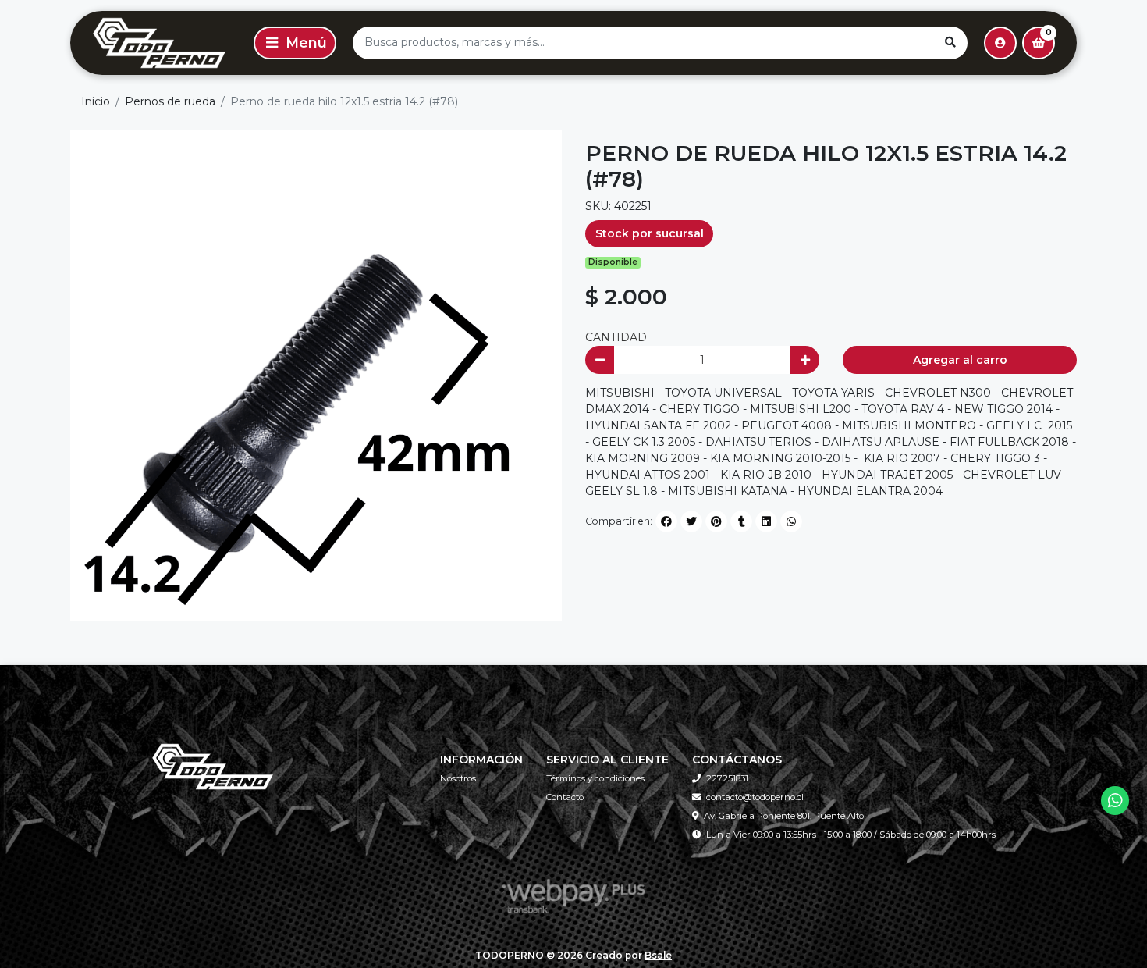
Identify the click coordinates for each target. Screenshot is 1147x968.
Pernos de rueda (170, 101)
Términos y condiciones (595, 778)
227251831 (727, 778)
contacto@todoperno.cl (755, 797)
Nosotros (458, 778)
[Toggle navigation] (295, 43)
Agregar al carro (960, 360)
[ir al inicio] (212, 766)
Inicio (95, 101)
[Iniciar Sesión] (1000, 43)
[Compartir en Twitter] (691, 521)
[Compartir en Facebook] (666, 521)
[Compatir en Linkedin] (766, 521)
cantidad (616, 337)
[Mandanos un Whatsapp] (1115, 800)
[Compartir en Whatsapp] (791, 521)
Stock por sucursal (649, 233)
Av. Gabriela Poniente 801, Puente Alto (784, 815)
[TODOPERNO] (159, 43)
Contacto (565, 797)
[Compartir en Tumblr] (741, 521)
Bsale (658, 955)
